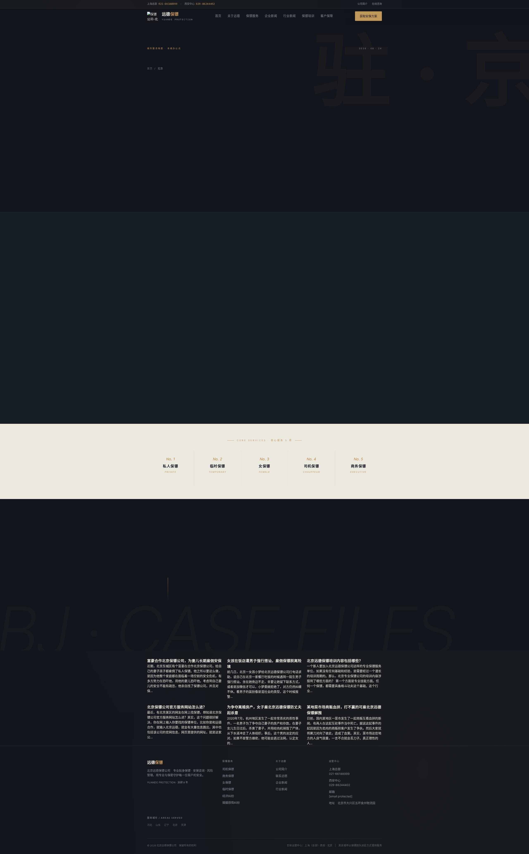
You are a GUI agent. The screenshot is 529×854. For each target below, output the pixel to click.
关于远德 (234, 16)
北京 (175, 825)
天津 (183, 825)
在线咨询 (377, 3)
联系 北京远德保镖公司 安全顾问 (225, 629)
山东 (158, 825)
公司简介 (362, 3)
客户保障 (326, 16)
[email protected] (340, 796)
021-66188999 (339, 773)
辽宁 (166, 825)
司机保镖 (228, 769)
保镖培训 (308, 16)
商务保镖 (228, 776)
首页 (218, 16)
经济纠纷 (228, 796)
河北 (149, 825)
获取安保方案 (368, 16)
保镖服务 (252, 16)
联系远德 (281, 776)
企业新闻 (271, 16)
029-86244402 (339, 785)
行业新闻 (289, 16)
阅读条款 (186, 196)
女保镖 (226, 782)
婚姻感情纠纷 (231, 802)
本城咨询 (160, 196)
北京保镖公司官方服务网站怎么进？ (177, 707)
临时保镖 (228, 789)
